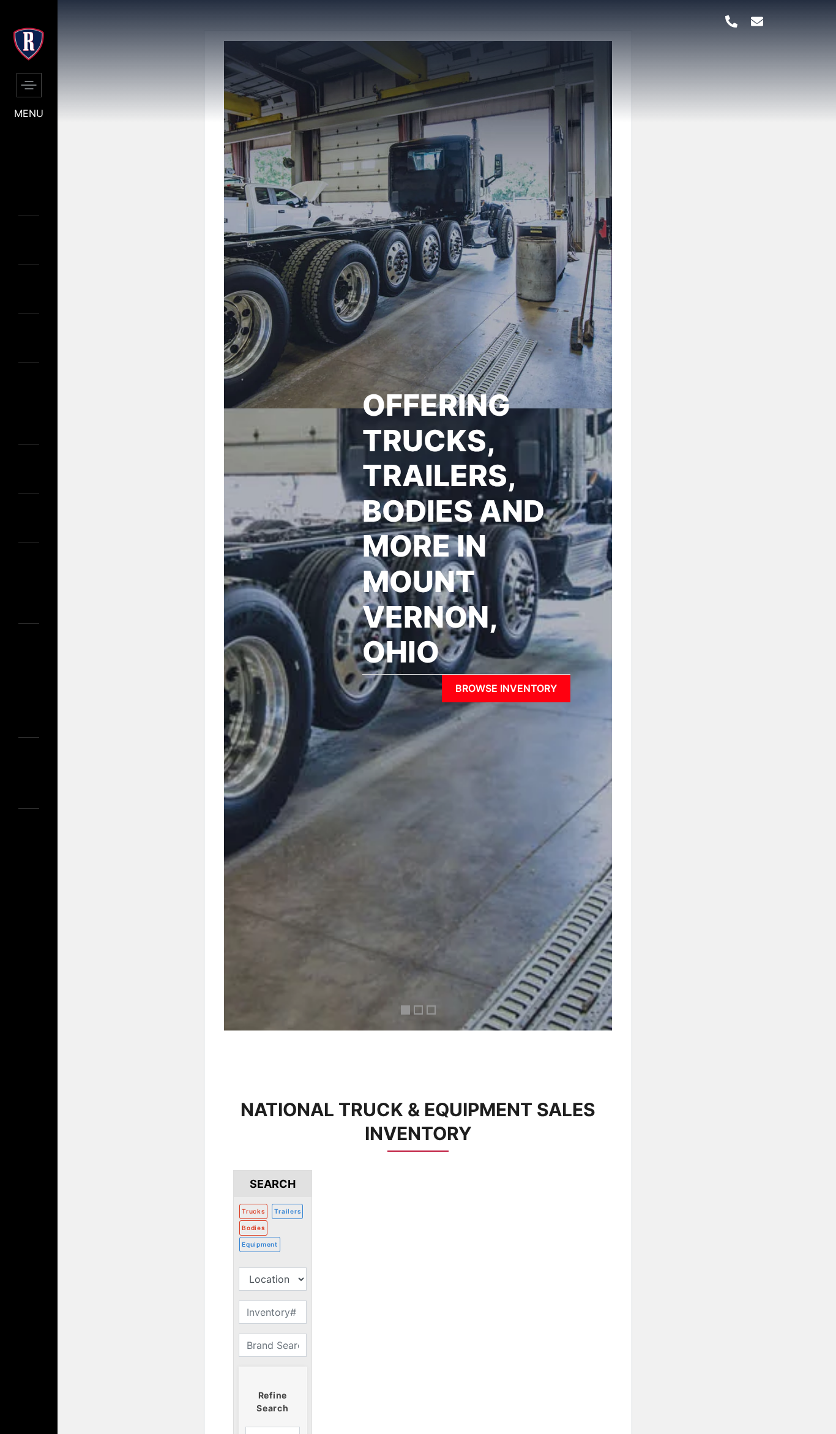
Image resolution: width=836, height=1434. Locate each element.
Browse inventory (506, 688)
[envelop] (757, 21)
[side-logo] (28, 57)
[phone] (731, 21)
